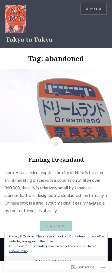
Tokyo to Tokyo (28, 39)
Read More (56, 226)
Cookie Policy (18, 251)
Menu (95, 9)
